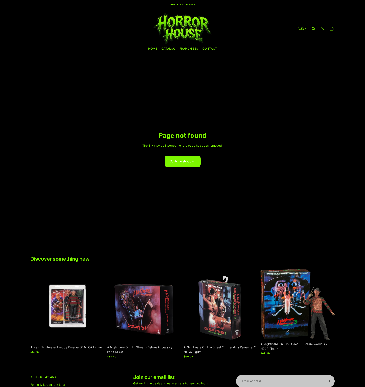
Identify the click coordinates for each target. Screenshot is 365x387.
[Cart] (331, 28)
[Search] (313, 28)
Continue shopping (183, 161)
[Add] (98, 337)
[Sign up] (328, 381)
